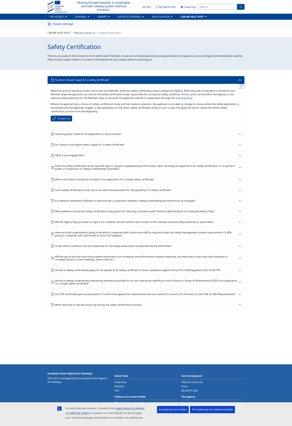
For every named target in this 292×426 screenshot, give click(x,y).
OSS (116, 390)
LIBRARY (102, 16)
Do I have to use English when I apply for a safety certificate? (90, 144)
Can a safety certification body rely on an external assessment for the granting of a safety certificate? (113, 190)
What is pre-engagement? (70, 155)
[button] (49, 24)
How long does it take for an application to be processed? (88, 134)
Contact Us (63, 118)
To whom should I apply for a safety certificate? (82, 80)
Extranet (119, 386)
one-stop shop (184, 98)
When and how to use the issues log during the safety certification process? (98, 304)
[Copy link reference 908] (241, 86)
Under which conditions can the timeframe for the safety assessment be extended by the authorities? (113, 246)
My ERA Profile (189, 390)
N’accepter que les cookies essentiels (212, 409)
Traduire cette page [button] (63, 24)
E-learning (120, 382)
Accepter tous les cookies (173, 409)
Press (184, 386)
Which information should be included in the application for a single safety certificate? (104, 179)
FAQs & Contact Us (84, 32)
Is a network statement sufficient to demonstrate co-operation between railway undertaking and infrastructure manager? (125, 200)
